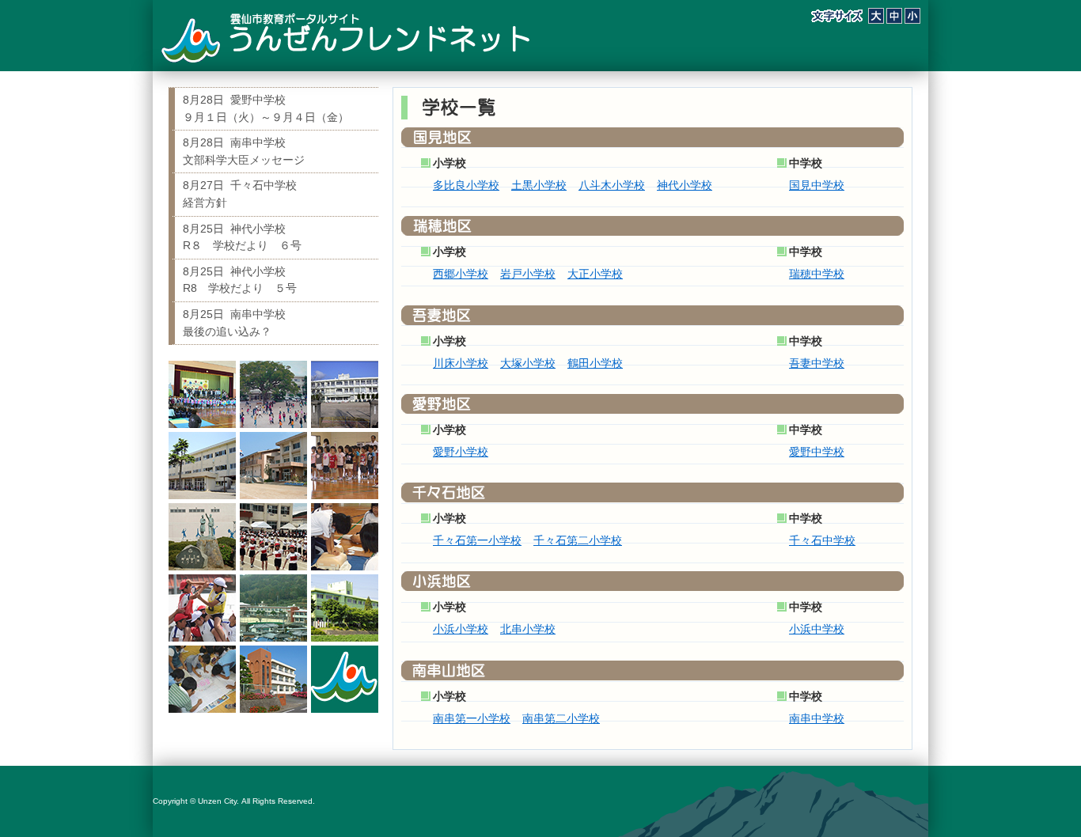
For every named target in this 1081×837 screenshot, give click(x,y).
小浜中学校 (816, 629)
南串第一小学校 (471, 718)
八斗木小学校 (611, 185)
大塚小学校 (528, 363)
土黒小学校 (539, 185)
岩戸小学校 (528, 273)
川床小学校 (460, 363)
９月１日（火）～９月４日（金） (266, 108)
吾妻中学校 (816, 363)
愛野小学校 (460, 451)
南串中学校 (816, 718)
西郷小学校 (460, 273)
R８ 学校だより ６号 (242, 237)
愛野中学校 (816, 451)
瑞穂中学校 (816, 273)
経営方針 (240, 194)
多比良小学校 (466, 185)
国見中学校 (816, 185)
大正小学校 (595, 273)
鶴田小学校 (595, 363)
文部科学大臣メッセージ (244, 151)
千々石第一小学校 (477, 540)
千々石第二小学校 (577, 540)
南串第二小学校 (561, 718)
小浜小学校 (460, 629)
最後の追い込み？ (234, 323)
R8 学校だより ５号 (240, 280)
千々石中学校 (822, 540)
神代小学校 (684, 185)
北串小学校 (528, 629)
